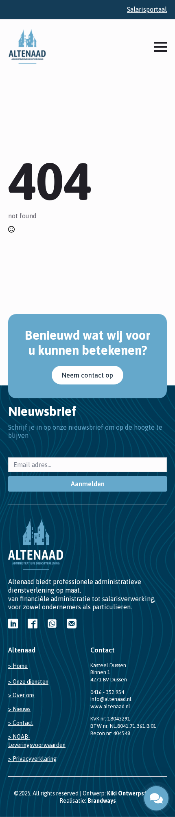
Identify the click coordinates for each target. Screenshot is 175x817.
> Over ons (21, 695)
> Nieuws (19, 709)
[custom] (13, 623)
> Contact (20, 723)
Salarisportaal (147, 9)
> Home (18, 666)
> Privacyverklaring (32, 759)
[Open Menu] (160, 46)
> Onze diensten (28, 682)
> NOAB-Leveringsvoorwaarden (37, 741)
